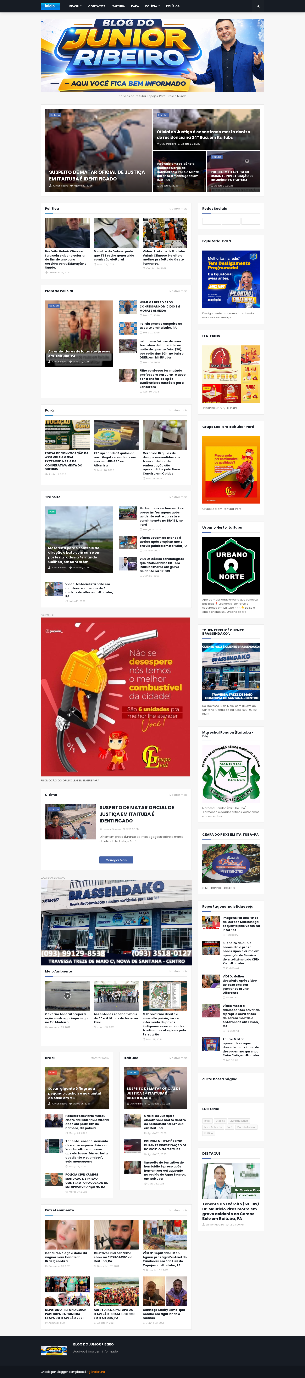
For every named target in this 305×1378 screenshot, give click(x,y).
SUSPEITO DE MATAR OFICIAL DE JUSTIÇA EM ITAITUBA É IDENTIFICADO (97, 175)
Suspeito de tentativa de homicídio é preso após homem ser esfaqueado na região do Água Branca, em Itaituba (165, 1171)
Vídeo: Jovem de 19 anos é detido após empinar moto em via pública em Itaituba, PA (163, 542)
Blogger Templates (71, 1372)
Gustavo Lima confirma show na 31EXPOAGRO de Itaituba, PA (113, 1257)
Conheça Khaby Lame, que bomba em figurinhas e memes (164, 1314)
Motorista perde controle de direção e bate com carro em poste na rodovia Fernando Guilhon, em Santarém (74, 555)
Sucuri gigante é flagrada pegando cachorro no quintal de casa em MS (74, 1093)
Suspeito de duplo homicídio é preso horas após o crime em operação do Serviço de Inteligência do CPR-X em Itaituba (241, 953)
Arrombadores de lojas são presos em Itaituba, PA (79, 353)
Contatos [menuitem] (96, 6)
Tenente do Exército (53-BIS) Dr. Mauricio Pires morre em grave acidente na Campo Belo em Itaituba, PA (230, 1211)
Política (208, 1133)
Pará (229, 1127)
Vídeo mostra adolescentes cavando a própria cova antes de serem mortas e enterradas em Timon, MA (241, 1016)
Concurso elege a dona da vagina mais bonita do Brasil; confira (66, 1257)
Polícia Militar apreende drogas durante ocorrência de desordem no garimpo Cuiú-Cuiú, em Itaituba (241, 1047)
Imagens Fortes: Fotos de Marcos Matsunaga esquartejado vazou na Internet (241, 924)
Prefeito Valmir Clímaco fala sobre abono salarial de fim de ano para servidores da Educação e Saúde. (66, 259)
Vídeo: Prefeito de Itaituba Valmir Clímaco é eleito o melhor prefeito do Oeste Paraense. (164, 257)
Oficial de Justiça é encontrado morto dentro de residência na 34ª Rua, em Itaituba (203, 134)
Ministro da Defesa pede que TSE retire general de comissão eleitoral (114, 255)
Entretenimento (239, 1121)
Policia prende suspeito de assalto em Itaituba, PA (161, 326)
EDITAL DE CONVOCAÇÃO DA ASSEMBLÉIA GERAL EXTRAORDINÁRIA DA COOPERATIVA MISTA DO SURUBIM (66, 461)
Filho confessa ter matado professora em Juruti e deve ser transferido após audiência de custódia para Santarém (163, 379)
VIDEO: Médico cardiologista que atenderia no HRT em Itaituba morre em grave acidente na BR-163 (162, 565)
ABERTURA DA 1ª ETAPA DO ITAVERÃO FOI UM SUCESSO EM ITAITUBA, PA (114, 1314)
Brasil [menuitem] (74, 6)
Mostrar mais (178, 208)
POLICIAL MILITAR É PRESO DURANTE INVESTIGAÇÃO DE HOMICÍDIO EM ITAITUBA (232, 176)
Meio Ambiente (213, 1127)
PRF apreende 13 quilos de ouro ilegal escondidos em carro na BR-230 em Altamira (115, 459)
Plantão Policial (246, 1127)
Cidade (220, 1121)
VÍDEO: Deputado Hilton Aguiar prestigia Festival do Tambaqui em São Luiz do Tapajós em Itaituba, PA (165, 1259)
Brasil (207, 1121)
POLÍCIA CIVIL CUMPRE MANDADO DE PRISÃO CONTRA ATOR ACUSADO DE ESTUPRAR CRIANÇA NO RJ (86, 1181)
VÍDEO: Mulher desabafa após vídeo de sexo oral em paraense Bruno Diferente (240, 985)
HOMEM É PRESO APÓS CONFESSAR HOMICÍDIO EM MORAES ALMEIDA (160, 306)
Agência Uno (96, 1372)
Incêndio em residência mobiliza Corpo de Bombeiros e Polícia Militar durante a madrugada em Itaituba (178, 172)
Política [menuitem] (173, 6)
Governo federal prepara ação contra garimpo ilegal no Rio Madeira (66, 1018)
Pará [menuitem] (135, 6)
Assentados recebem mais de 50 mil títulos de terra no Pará (116, 1018)
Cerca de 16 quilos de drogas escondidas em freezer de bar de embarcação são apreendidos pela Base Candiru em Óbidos (161, 463)
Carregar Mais (116, 860)
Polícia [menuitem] (151, 6)
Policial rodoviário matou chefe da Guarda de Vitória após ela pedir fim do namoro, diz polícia (87, 1122)
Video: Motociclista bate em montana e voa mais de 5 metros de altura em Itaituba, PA (89, 590)
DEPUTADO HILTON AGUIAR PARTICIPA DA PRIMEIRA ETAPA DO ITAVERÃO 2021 (65, 1314)
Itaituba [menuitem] (118, 6)
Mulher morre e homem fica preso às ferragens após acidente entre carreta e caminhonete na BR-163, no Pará (162, 516)
